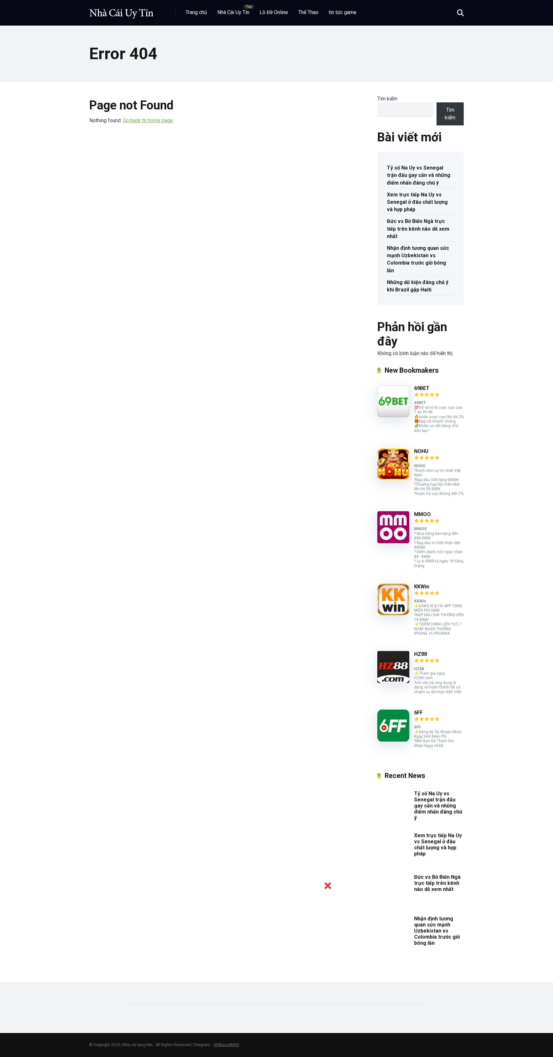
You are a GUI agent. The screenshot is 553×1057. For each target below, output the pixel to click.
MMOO (422, 514)
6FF (418, 713)
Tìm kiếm (387, 99)
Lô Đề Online (274, 12)
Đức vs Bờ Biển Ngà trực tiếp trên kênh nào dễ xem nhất (418, 228)
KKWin (421, 587)
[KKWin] (393, 614)
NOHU (421, 451)
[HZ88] (393, 681)
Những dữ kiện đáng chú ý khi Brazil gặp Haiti (417, 286)
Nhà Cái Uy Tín (233, 12)
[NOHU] (393, 478)
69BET (421, 388)
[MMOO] (393, 541)
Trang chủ (196, 12)
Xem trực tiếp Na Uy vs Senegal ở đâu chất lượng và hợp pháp (417, 202)
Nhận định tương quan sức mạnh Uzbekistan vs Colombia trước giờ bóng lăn (418, 259)
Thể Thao (308, 12)
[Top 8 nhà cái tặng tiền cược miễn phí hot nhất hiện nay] (121, 10)
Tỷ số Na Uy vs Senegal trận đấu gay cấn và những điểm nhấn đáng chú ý (418, 175)
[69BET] (393, 415)
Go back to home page (148, 120)
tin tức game (343, 12)
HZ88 (420, 654)
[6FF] (393, 740)
